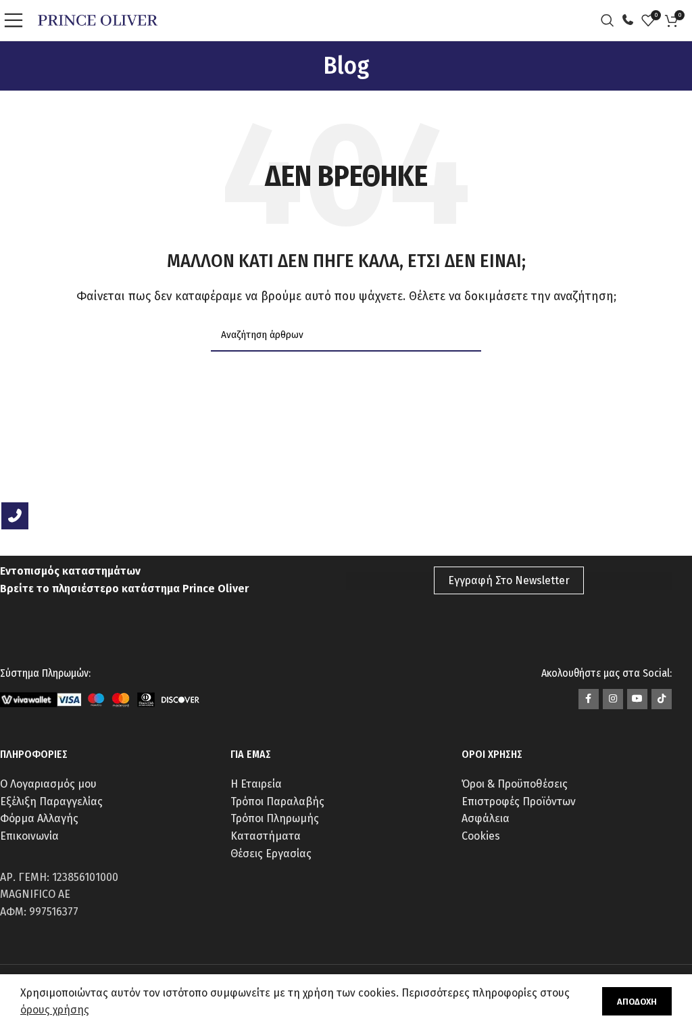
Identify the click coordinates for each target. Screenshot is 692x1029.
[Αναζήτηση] (611, 20)
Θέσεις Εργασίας (271, 853)
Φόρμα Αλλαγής (39, 818)
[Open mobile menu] (16, 20)
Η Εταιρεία (256, 783)
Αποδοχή (637, 1002)
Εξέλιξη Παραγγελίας (51, 801)
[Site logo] (97, 19)
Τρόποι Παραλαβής (277, 801)
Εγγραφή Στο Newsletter (509, 580)
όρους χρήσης (54, 1009)
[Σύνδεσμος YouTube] (637, 699)
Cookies (481, 836)
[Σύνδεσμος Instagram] (613, 699)
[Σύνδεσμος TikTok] (661, 699)
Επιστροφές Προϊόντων (519, 801)
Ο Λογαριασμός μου (48, 783)
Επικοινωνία (29, 836)
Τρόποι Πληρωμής (274, 818)
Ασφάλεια (486, 818)
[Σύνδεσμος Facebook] (588, 699)
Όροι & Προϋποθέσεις (515, 783)
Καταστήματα (265, 836)
